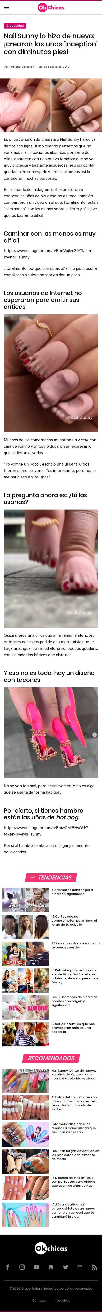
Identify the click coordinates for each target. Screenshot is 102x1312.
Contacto (39, 1300)
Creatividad (15, 26)
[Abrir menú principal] (6, 7)
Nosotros (63, 1300)
